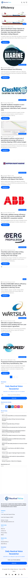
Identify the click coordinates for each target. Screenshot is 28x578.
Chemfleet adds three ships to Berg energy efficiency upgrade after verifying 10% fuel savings (12, 253)
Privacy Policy (4, 532)
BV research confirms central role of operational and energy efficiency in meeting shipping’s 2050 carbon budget (13, 140)
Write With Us (4, 543)
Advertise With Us (4, 541)
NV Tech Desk (4, 26)
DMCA (2, 534)
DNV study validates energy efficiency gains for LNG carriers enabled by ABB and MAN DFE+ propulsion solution (13, 216)
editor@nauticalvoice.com (9, 521)
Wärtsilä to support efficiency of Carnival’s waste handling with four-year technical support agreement (13, 324)
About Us (3, 528)
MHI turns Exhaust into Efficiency (11, 69)
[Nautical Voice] (6, 2)
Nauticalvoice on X (5, 464)
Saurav (14, 571)
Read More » (5, 42)
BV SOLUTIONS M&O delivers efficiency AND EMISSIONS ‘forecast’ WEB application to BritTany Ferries (13, 285)
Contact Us (3, 530)
